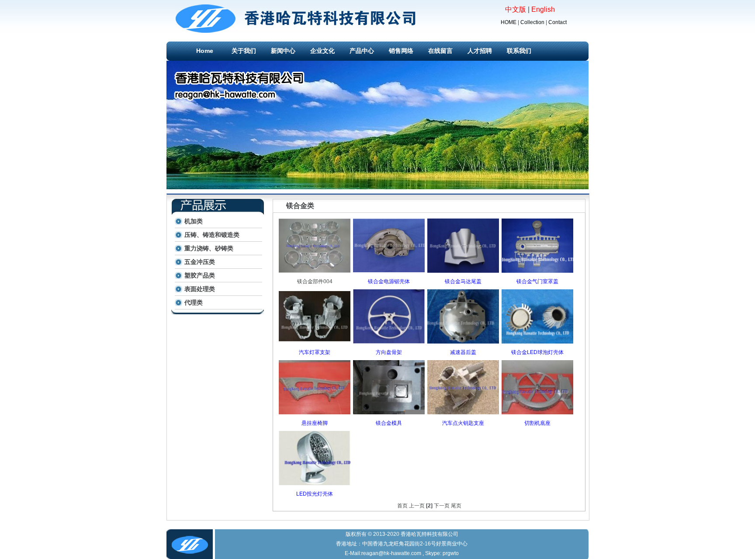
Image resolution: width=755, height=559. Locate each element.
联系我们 (519, 50)
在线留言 (440, 50)
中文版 (515, 9)
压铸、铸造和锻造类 (211, 234)
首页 (402, 506)
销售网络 (401, 50)
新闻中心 (283, 50)
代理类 (193, 302)
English (543, 9)
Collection (532, 22)
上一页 (417, 506)
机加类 (193, 221)
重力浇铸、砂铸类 (208, 248)
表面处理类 (199, 288)
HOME (508, 22)
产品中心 (362, 50)
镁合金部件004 (314, 281)
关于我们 (244, 50)
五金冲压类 (199, 261)
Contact (557, 22)
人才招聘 (480, 50)
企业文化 (322, 50)
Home (204, 50)
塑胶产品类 (199, 275)
